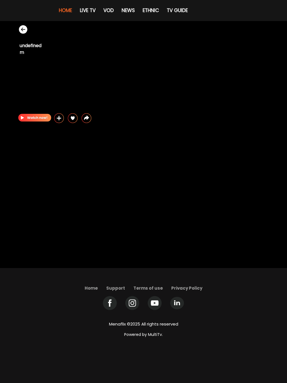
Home (91, 288)
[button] (86, 118)
